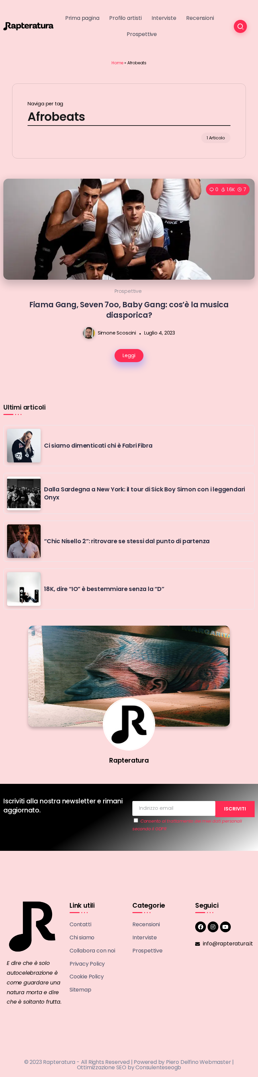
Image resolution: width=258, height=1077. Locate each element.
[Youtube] (225, 927)
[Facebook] (200, 927)
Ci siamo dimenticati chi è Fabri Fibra (98, 446)
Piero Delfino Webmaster (198, 1062)
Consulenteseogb (158, 1067)
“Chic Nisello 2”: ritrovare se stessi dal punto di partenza (127, 541)
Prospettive (128, 291)
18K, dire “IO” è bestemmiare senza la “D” (104, 589)
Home (117, 63)
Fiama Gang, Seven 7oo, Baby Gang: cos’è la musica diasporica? (129, 309)
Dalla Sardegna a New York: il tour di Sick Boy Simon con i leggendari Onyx (144, 493)
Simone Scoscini (117, 332)
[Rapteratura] (28, 26)
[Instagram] (213, 927)
